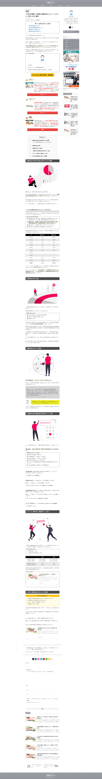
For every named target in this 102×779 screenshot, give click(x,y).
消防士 (68, 5)
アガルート (42, 94)
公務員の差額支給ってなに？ (34, 25)
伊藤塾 (42, 129)
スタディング (42, 112)
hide (44, 137)
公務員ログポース (51, 3)
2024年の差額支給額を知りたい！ (36, 27)
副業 (51, 5)
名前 (27, 685)
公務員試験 (34, 5)
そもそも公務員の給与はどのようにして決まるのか (41, 142)
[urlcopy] (52, 659)
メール (27, 689)
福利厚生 (42, 5)
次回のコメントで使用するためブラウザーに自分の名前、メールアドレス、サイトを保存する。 (43, 698)
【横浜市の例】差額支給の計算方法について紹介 (41, 150)
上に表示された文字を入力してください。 (33, 702)
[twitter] (33, 659)
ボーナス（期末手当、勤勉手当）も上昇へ (40, 153)
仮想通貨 (59, 5)
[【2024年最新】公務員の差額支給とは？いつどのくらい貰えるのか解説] (41, 659)
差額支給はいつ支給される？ (34, 29)
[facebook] (36, 659)
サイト (27, 694)
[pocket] (38, 659)
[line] (46, 659)
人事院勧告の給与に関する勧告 (45, 194)
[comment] (49, 659)
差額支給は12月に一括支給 (37, 148)
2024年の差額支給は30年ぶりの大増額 (39, 156)
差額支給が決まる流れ (36, 145)
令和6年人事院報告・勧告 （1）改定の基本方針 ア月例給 (36, 396)
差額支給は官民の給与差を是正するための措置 (40, 140)
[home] (72, 27)
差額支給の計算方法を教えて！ (35, 31)
